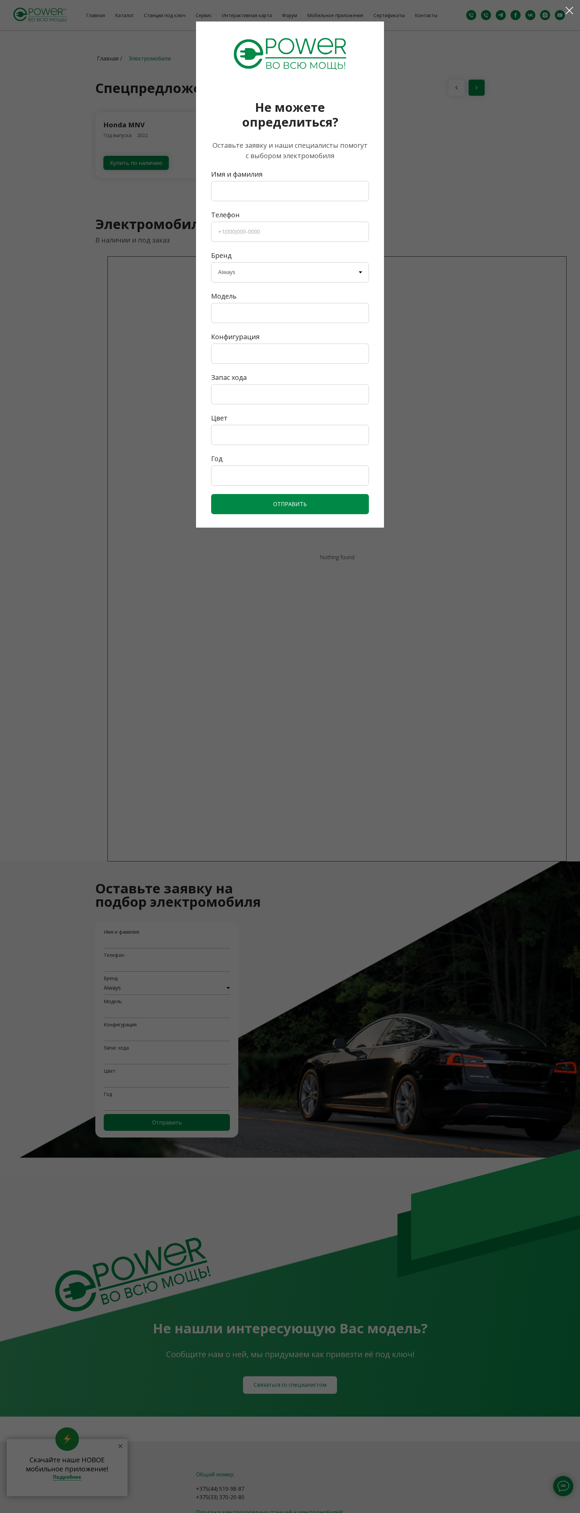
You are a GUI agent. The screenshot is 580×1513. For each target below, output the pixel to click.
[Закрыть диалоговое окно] (569, 10)
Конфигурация (235, 336)
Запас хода (229, 377)
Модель (224, 296)
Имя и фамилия (236, 174)
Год (217, 458)
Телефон (225, 214)
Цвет (219, 417)
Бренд (221, 255)
